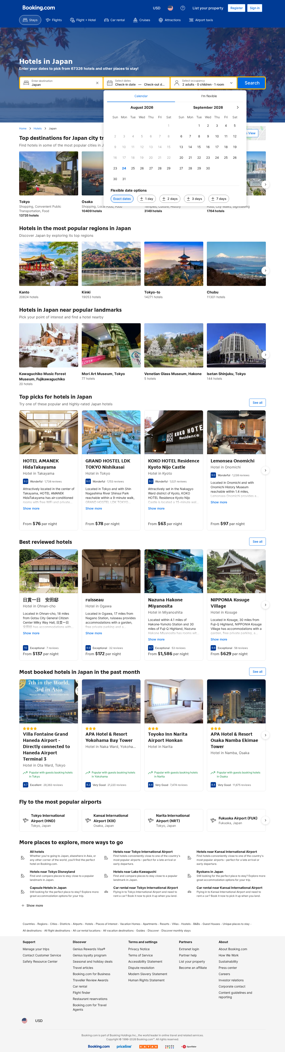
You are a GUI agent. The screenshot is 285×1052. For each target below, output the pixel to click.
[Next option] (265, 185)
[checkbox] (168, 125)
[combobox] (62, 84)
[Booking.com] (39, 8)
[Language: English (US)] (170, 8)
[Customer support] (182, 8)
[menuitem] (30, 20)
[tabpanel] (175, 154)
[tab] (141, 96)
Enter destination (42, 80)
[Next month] (237, 107)
